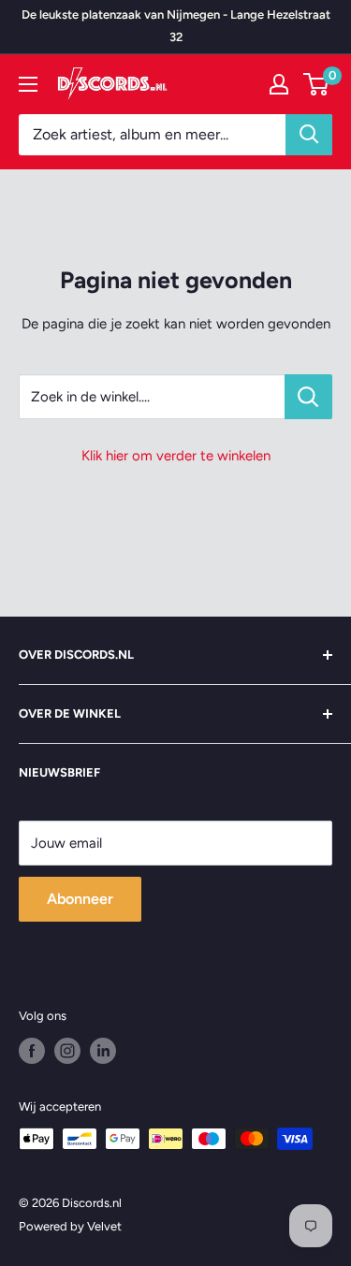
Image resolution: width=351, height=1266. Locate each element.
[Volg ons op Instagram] (67, 1051)
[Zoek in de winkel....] (308, 396)
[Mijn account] (279, 84)
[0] (317, 84)
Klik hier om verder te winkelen (176, 455)
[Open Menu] (28, 84)
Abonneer (80, 899)
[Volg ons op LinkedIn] (103, 1051)
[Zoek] (308, 134)
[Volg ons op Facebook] (32, 1051)
